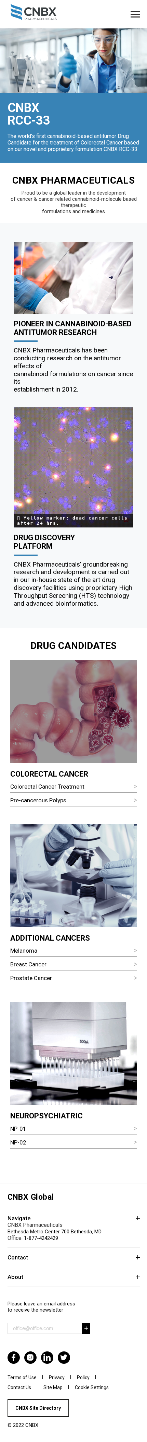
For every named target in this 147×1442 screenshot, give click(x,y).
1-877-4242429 (41, 1238)
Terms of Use (22, 1377)
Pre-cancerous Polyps (38, 800)
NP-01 (18, 1128)
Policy (83, 1377)
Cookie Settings (92, 1387)
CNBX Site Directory (38, 1408)
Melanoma (23, 950)
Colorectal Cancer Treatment (47, 786)
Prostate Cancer (31, 978)
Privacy (57, 1377)
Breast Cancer (28, 964)
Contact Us (19, 1387)
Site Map (53, 1387)
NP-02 (18, 1142)
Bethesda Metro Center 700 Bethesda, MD (55, 1232)
